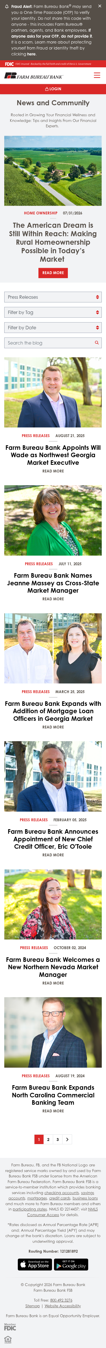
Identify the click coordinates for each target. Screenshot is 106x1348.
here (31, 53)
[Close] (100, 6)
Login (55, 89)
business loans (85, 1198)
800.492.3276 (61, 1300)
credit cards (59, 1198)
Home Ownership (40, 213)
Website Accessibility (63, 1306)
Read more (53, 272)
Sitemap (32, 1306)
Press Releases (36, 435)
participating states (30, 1209)
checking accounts (61, 1192)
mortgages (37, 1198)
